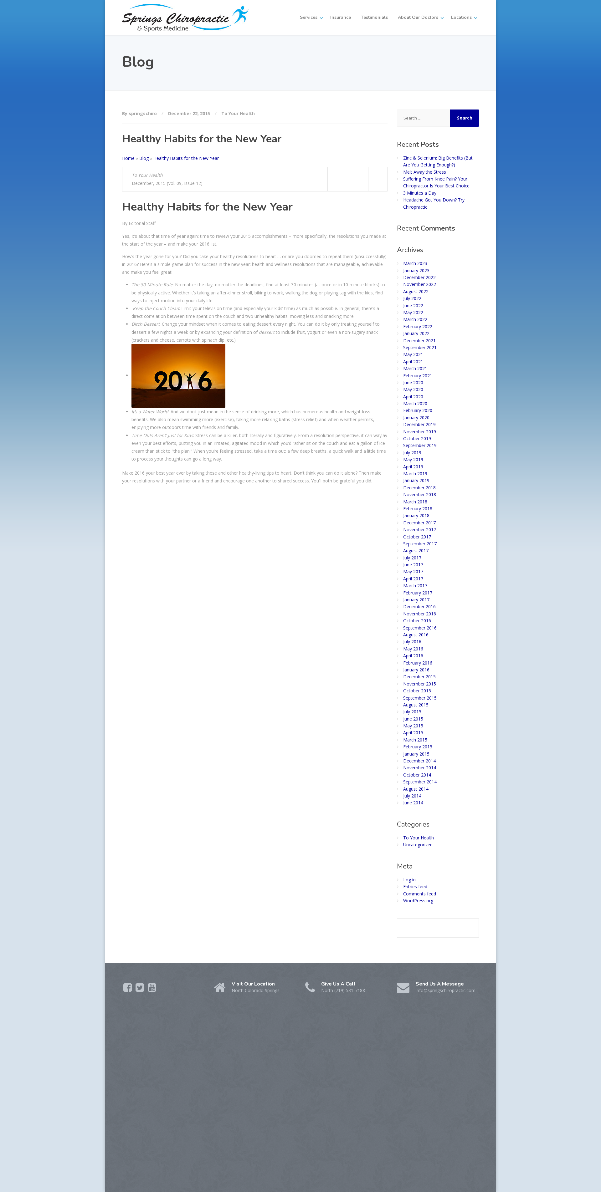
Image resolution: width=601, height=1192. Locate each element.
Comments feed (419, 894)
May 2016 (413, 649)
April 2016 (413, 656)
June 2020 (413, 382)
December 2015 (419, 677)
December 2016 (419, 606)
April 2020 (413, 397)
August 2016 (416, 635)
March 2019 (415, 473)
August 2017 (416, 550)
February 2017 (417, 593)
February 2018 (417, 509)
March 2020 (415, 403)
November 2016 (419, 614)
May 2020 (413, 389)
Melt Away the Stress (424, 172)
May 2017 (413, 571)
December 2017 (419, 523)
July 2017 (412, 558)
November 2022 (419, 284)
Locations (461, 17)
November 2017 (419, 529)
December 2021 (419, 341)
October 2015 (417, 691)
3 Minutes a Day (419, 193)
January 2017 (416, 600)
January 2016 (416, 670)
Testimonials (374, 17)
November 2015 (419, 684)
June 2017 (413, 565)
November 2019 (419, 432)
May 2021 (413, 354)
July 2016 (412, 641)
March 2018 (415, 502)
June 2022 (413, 305)
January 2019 (416, 480)
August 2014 (416, 789)
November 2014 (419, 768)
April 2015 (413, 733)
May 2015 (413, 726)
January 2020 (416, 417)
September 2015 (420, 698)
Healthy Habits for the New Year (186, 158)
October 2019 (417, 438)
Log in (409, 880)
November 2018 (419, 494)
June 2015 (413, 719)
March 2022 (415, 319)
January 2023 (416, 270)
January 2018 (416, 515)
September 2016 (420, 628)
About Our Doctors (418, 17)
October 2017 (417, 537)
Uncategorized (418, 845)
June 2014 (413, 803)
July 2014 (412, 796)
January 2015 (416, 754)
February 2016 (417, 663)
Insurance (340, 17)
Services (308, 17)
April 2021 (413, 361)
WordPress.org (418, 901)
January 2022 (416, 333)
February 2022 (417, 326)
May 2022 (413, 312)
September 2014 (420, 782)
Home (128, 158)
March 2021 (415, 368)
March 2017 (415, 585)
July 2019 (412, 453)
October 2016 (417, 621)
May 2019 (413, 459)
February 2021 (417, 376)
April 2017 (413, 579)
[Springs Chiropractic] (185, 17)
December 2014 (419, 761)
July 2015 (412, 712)
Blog (144, 158)
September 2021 (420, 347)
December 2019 (419, 424)
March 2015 (415, 740)
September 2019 (420, 445)
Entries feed (415, 886)
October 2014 (417, 775)
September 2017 (420, 544)
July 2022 (412, 298)
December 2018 (419, 488)
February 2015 (417, 747)
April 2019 (413, 467)
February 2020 (417, 410)
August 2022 (416, 291)
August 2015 (416, 705)
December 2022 (419, 277)
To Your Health (238, 113)
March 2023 (415, 263)
